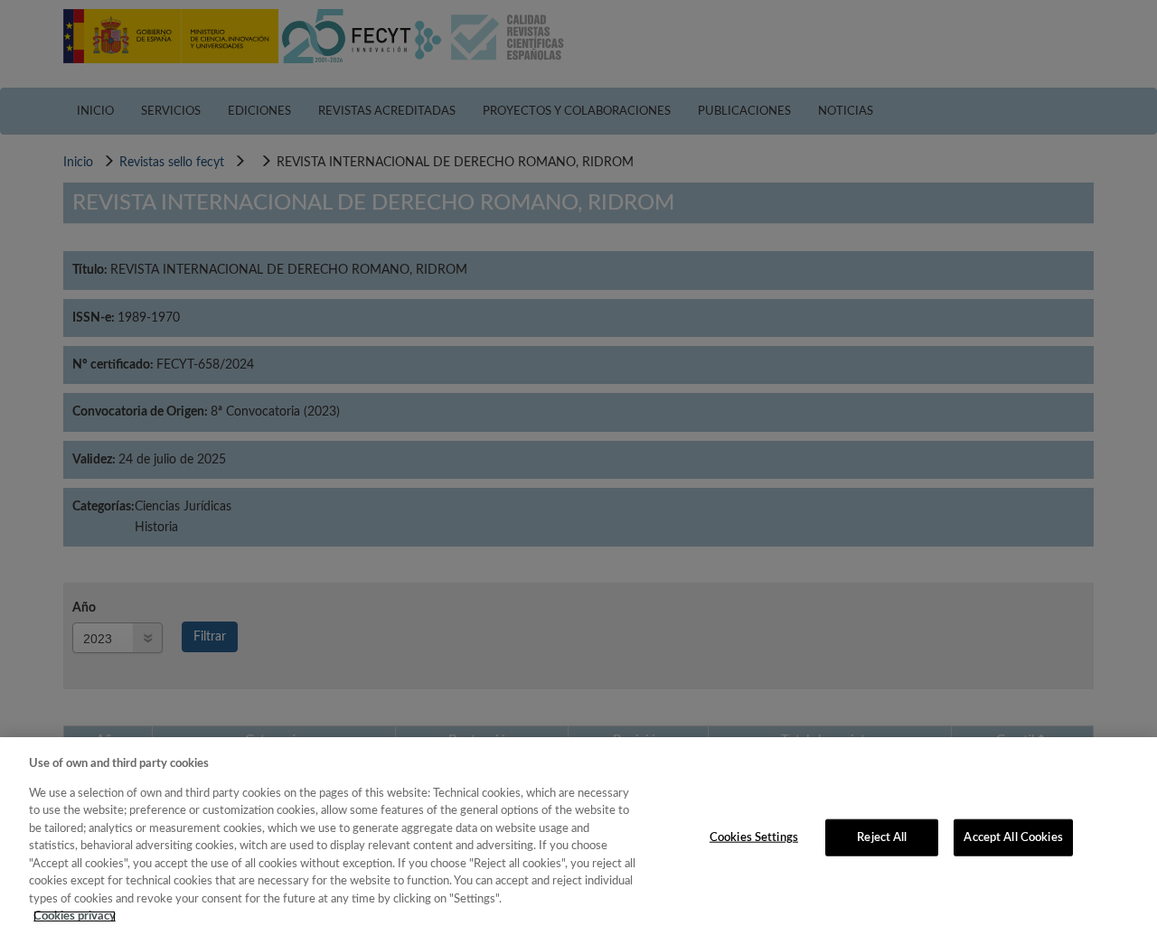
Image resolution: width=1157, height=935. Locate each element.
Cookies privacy (74, 916)
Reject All (882, 837)
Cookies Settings (754, 837)
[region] (578, 836)
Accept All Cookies (1013, 837)
